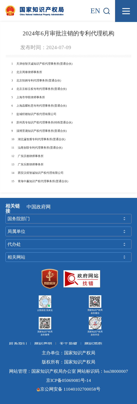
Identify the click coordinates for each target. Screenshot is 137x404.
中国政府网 (39, 207)
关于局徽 (68, 343)
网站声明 (43, 343)
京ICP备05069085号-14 (68, 380)
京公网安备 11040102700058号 (70, 389)
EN (95, 11)
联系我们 (18, 343)
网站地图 (93, 343)
